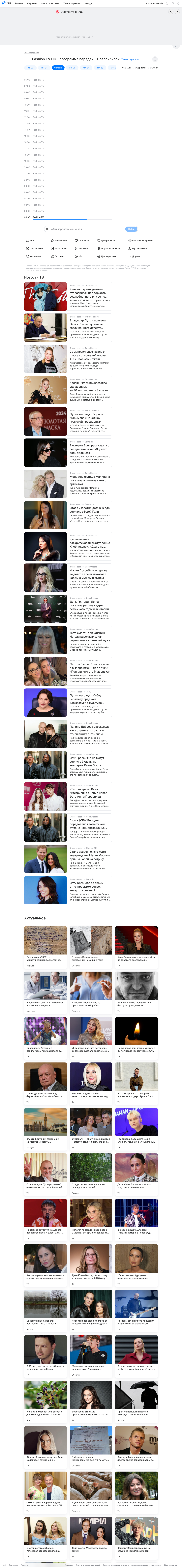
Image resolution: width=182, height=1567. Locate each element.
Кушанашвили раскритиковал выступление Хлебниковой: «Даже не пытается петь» (90, 542)
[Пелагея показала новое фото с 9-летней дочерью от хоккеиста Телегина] (91, 1220)
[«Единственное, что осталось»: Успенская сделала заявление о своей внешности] (91, 1038)
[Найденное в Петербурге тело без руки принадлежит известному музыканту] (136, 993)
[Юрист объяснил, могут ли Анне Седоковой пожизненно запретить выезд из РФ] (45, 1447)
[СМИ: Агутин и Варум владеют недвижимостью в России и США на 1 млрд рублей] (45, 1493)
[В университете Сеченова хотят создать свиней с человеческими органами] (91, 1493)
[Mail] (4, 3)
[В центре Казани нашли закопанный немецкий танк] (91, 947)
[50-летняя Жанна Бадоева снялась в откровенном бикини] (136, 1493)
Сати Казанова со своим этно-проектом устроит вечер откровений (87, 886)
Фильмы (126, 67)
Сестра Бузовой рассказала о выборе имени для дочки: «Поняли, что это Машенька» (90, 667)
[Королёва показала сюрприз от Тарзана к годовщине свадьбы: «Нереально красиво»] (91, 1311)
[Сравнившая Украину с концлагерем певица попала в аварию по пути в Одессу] (45, 1038)
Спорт (154, 67)
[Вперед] (177, 11)
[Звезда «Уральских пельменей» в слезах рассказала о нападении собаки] (45, 1265)
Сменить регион (130, 59)
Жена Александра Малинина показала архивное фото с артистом (90, 480)
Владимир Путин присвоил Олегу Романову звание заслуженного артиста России (88, 324)
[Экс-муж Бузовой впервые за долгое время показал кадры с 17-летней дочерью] (136, 1447)
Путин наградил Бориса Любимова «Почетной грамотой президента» (86, 417)
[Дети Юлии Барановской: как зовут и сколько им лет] (136, 1174)
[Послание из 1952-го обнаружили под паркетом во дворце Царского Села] (45, 947)
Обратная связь (170, 1565)
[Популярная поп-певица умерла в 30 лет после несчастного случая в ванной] (136, 1038)
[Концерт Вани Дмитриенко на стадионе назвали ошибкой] (136, 1538)
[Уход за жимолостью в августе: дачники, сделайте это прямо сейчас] (45, 1402)
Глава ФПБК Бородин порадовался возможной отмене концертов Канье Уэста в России (87, 824)
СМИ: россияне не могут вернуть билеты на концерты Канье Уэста (87, 761)
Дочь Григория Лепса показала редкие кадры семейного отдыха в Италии (89, 605)
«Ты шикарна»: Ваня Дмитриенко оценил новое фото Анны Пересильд (88, 792)
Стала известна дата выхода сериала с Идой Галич (90, 509)
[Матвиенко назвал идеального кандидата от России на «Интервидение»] (91, 1356)
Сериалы (141, 67)
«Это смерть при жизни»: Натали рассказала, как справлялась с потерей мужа (90, 636)
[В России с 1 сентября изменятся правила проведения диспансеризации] (45, 993)
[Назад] (170, 11)
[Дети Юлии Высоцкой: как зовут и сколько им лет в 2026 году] (91, 1265)
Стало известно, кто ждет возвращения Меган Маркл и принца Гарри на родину (90, 855)
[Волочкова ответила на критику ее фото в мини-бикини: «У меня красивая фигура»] (136, 1356)
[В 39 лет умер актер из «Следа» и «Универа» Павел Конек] (45, 1356)
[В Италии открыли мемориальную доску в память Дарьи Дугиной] (91, 1447)
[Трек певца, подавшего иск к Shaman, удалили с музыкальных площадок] (136, 1129)
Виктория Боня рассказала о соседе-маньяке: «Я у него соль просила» (89, 449)
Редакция (69, 1565)
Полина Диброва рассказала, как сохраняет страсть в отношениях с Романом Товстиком (90, 730)
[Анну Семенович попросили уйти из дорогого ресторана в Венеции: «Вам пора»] (136, 947)
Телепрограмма (31, 53)
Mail (4, 1565)
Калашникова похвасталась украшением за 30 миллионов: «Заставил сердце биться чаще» (89, 386)
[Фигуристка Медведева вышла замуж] (91, 1538)
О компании (13, 1565)
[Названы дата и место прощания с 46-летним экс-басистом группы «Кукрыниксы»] (136, 1311)
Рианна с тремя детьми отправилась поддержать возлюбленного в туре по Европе (88, 292)
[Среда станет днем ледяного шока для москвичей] (91, 1174)
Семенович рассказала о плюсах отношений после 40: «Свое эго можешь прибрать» (88, 355)
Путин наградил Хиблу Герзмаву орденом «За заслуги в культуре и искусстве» (86, 699)
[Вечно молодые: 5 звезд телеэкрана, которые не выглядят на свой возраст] (91, 1083)
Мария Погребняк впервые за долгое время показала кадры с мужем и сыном (88, 574)
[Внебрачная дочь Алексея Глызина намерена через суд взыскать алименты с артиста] (136, 1220)
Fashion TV (38, 79)
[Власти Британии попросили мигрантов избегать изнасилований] (45, 1129)
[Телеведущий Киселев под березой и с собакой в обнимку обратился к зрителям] (45, 1083)
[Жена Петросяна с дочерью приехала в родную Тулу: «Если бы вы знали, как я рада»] (136, 1083)
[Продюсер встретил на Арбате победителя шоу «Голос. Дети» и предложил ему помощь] (45, 1220)
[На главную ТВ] (8, 3)
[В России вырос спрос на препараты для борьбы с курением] (91, 993)
